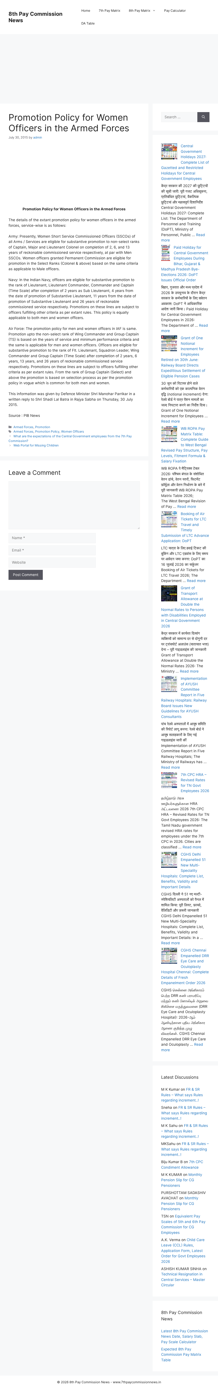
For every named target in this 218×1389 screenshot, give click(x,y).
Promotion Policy (47, 431)
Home (85, 11)
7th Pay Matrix (109, 11)
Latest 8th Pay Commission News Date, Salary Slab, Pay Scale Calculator (184, 1336)
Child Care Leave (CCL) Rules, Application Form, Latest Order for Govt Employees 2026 (183, 1251)
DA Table (88, 23)
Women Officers (72, 431)
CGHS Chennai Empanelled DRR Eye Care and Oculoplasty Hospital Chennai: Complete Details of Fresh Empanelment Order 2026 (185, 966)
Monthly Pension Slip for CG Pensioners (181, 1180)
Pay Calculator (175, 11)
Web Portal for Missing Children (36, 445)
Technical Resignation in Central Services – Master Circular (183, 1279)
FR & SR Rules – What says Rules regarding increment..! (182, 1094)
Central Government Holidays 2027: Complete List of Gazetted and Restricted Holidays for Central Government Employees (185, 162)
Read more (170, 421)
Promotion (42, 427)
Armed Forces (23, 427)
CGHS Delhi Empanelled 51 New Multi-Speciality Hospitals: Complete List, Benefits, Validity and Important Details (183, 870)
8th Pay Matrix (139, 11)
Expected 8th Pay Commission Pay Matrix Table (181, 1354)
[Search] (203, 117)
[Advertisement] (109, 64)
